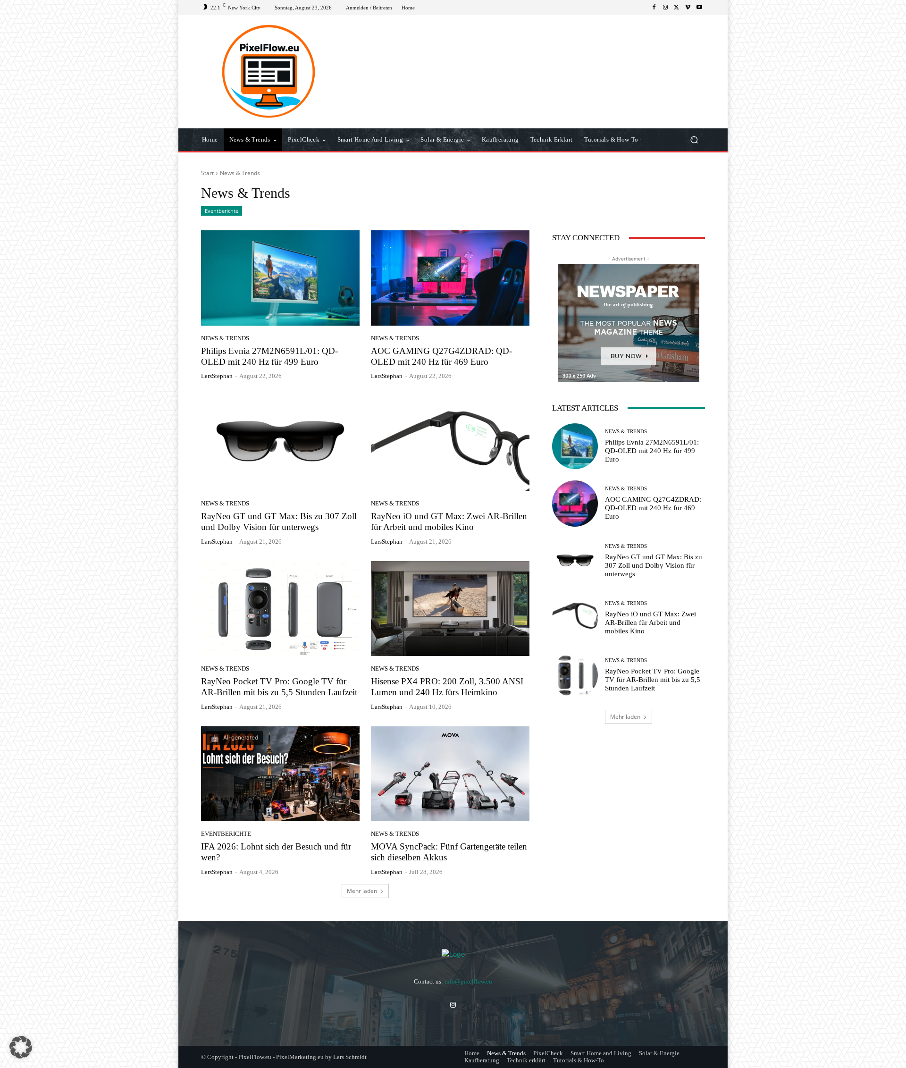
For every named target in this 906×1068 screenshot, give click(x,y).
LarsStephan (217, 375)
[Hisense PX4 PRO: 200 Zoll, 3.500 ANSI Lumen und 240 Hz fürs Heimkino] (450, 608)
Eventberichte (221, 210)
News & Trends (225, 338)
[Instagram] (665, 7)
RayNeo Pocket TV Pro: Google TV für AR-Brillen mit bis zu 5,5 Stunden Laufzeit (652, 679)
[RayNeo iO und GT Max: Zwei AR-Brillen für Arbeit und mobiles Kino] (450, 443)
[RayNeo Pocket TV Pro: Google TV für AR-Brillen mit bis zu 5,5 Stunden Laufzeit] (280, 608)
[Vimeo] (688, 7)
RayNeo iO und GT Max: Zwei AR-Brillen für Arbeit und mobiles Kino (650, 622)
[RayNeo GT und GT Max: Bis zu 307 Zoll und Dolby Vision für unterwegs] (280, 443)
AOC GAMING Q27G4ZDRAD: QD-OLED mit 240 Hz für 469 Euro (441, 356)
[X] (676, 7)
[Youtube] (699, 7)
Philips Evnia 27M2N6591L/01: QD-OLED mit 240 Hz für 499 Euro (269, 356)
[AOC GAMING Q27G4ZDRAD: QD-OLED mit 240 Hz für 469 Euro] (450, 278)
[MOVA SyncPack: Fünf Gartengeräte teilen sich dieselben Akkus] (450, 774)
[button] (694, 140)
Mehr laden (362, 891)
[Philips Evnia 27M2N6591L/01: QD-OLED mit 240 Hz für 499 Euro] (280, 278)
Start (207, 173)
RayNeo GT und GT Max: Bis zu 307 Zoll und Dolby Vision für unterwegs (653, 565)
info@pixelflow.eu (468, 981)
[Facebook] (654, 7)
